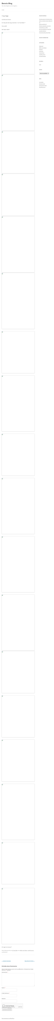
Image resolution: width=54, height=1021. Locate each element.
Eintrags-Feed (42, 83)
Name (3, 987)
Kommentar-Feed (43, 85)
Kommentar (5, 972)
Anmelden (41, 82)
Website (3, 998)
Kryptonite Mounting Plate (44, 32)
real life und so (31, 950)
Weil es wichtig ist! (43, 24)
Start (3, 10)
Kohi (40, 64)
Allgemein (41, 46)
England (41, 49)
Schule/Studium (42, 56)
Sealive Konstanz (6, 961)
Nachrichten (41, 53)
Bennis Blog (7, 3)
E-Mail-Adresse (6, 993)
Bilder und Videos (23, 950)
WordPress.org (42, 87)
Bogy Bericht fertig (30, 961)
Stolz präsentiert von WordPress (8, 1018)
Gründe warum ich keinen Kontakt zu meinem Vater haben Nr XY (45, 21)
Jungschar (41, 51)
